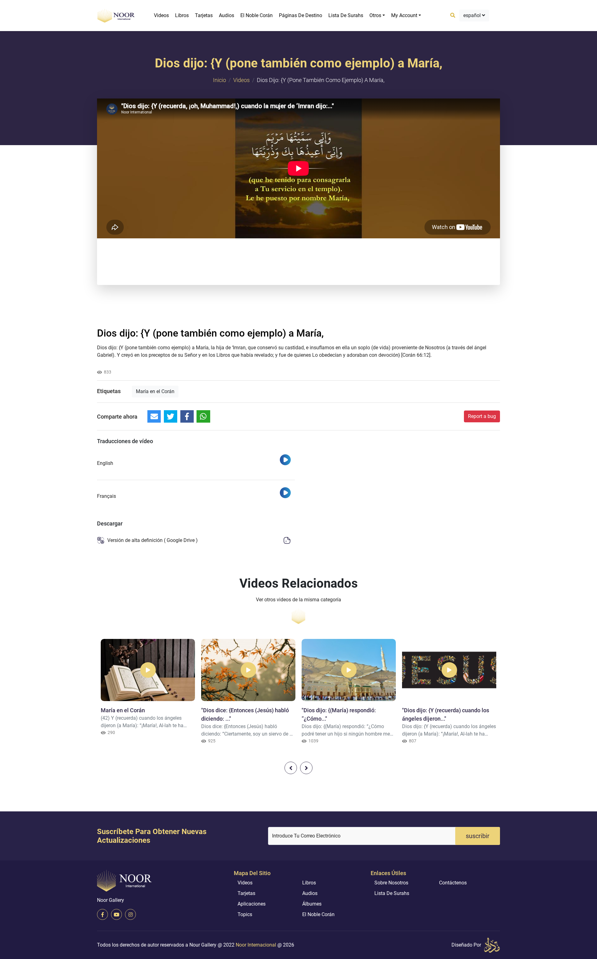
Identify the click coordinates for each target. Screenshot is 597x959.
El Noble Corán (256, 15)
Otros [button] (375, 15)
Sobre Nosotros (391, 883)
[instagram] (130, 914)
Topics (245, 914)
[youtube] (116, 914)
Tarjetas (204, 15)
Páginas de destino (300, 15)
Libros (182, 15)
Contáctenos (453, 883)
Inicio (219, 80)
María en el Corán (155, 391)
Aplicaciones (252, 904)
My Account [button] (404, 15)
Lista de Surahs (345, 15)
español (472, 15)
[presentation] (291, 768)
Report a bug (482, 416)
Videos (161, 15)
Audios (226, 15)
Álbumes (312, 904)
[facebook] (102, 914)
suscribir (477, 836)
